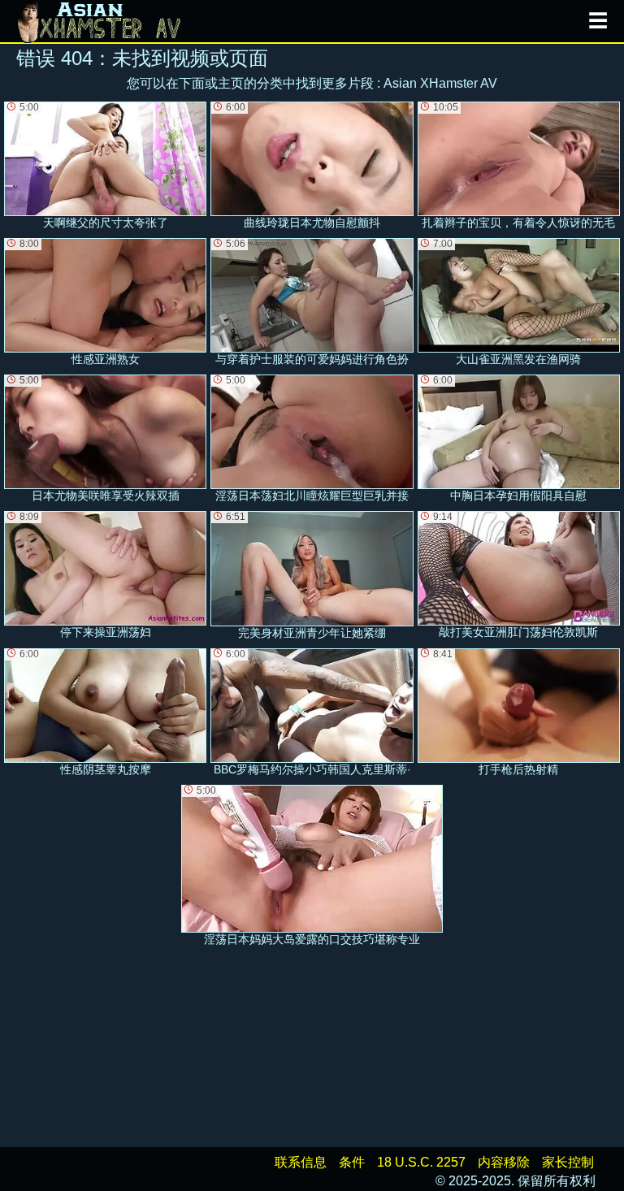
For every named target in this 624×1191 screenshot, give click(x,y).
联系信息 (301, 1162)
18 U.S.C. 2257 (421, 1162)
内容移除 (504, 1162)
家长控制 (568, 1162)
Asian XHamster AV (440, 83)
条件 (352, 1162)
